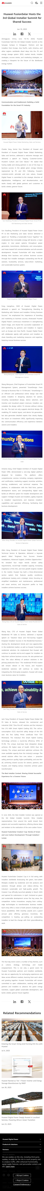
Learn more (10, 1166)
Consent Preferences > (22, 1184)
